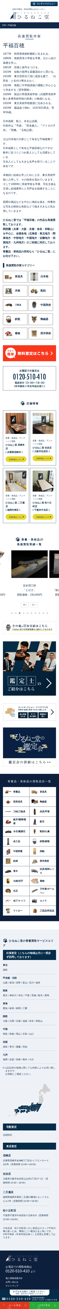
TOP (4, 25)
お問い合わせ (12, 1282)
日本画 (44, 276)
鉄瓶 (17, 319)
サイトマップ (12, 1286)
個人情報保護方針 (14, 1278)
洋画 (17, 290)
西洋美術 (45, 333)
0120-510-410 (20, 1271)
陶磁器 (44, 319)
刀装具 (18, 305)
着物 (17, 333)
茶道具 (19, 276)
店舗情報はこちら (15, 459)
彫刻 (43, 290)
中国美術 (45, 304)
